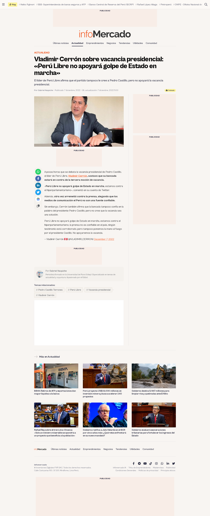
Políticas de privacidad (148, 470)
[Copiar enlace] (38, 206)
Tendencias (124, 43)
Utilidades (138, 43)
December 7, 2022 (104, 239)
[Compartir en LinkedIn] (38, 185)
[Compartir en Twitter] (38, 192)
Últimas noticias (61, 43)
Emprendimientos (95, 43)
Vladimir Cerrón (77, 175)
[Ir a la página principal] (105, 33)
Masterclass (158, 468)
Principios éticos (168, 470)
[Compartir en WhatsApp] (38, 172)
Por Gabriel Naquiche (43, 90)
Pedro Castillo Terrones (50, 290)
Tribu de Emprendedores (140, 468)
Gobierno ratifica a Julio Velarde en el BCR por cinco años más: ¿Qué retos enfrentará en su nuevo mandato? (104, 433)
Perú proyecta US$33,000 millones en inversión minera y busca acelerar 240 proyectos (102, 394)
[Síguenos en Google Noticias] (38, 199)
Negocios (111, 43)
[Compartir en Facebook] (38, 178)
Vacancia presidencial (99, 290)
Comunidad (151, 43)
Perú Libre (75, 290)
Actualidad (77, 43)
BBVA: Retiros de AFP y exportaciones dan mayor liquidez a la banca (55, 392)
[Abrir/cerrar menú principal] (3, 4)
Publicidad (170, 468)
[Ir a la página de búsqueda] (206, 4)
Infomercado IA (119, 468)
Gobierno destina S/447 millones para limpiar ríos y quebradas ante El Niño (150, 392)
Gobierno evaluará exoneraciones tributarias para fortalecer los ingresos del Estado (153, 433)
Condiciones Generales (125, 470)
